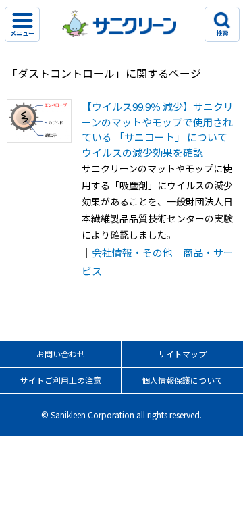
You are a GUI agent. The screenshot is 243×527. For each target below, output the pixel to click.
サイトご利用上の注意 (60, 380)
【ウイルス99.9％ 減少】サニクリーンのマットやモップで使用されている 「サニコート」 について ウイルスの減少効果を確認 (158, 129)
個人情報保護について (182, 380)
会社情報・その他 (132, 252)
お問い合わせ (60, 353)
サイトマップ (182, 353)
